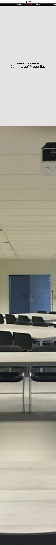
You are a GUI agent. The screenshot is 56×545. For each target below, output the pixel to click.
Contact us (37, 4)
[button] (52, 4)
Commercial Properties (28, 4)
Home (11, 4)
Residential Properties (19, 4)
